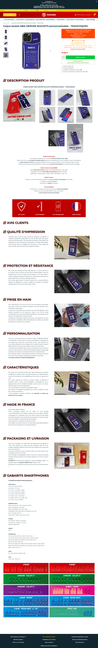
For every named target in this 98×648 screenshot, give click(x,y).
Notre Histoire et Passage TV (18, 636)
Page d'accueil (6, 23)
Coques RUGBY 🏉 (30, 19)
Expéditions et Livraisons (49, 639)
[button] (50, 51)
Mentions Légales (18, 639)
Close (96, 1)
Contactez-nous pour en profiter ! (78, 49)
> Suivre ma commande (89, 10)
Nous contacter (49, 642)
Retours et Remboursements (79, 639)
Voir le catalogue (9, 14)
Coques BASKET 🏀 (40, 19)
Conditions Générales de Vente (80, 636)
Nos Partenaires (80, 642)
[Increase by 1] (64, 56)
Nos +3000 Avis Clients (49, 636)
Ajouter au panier (80, 57)
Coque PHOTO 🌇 (90, 19)
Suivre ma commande (18, 642)
